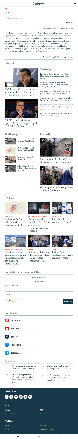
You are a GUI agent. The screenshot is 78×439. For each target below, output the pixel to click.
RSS (41, 410)
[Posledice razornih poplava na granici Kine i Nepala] (10, 141)
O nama (7, 410)
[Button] (69, 22)
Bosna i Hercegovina (37, 216)
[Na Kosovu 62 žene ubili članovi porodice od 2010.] (10, 150)
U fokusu (9, 198)
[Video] (18, 436)
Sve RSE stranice (10, 414)
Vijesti (7, 9)
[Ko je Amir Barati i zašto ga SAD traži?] (62, 208)
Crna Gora (56, 216)
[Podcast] (39, 436)
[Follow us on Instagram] (21, 397)
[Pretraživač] (60, 436)
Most (54, 249)
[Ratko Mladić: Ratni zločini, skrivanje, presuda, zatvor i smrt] (56, 147)
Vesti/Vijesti (47, 69)
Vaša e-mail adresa (12, 286)
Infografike (10, 216)
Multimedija (11, 134)
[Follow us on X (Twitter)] (11, 397)
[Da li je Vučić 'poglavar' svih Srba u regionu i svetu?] (62, 241)
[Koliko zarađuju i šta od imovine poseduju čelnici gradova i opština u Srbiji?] (39, 241)
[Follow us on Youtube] (16, 397)
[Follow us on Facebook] (7, 397)
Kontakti (43, 414)
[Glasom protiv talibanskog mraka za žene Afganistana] (56, 175)
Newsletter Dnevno (46, 429)
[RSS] (25, 397)
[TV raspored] (30, 397)
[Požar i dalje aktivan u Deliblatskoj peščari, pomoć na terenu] (10, 168)
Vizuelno (8, 429)
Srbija (30, 249)
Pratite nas (68, 302)
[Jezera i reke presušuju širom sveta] (10, 159)
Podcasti (45, 134)
